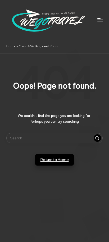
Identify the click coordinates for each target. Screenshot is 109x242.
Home (10, 46)
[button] (97, 138)
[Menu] (100, 19)
